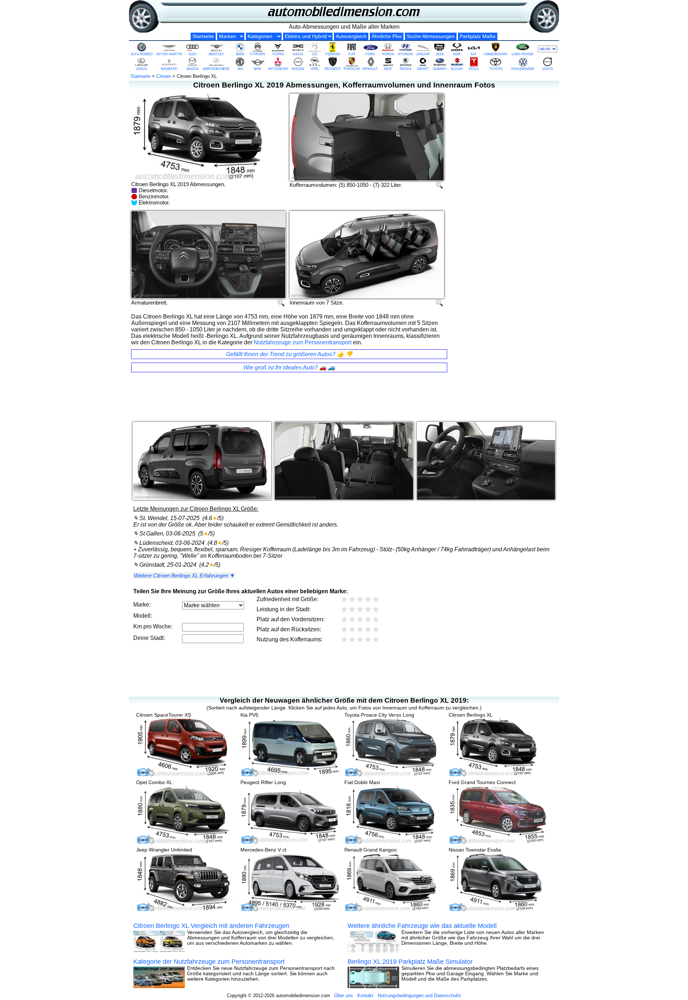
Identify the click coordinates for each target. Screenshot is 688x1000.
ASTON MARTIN (169, 54)
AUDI (192, 54)
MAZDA (193, 69)
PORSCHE (352, 69)
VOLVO (547, 69)
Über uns (343, 995)
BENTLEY (216, 54)
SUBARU (440, 69)
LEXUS (141, 69)
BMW (240, 54)
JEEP (440, 54)
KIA (473, 54)
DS (314, 54)
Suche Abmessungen (431, 36)
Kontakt (365, 995)
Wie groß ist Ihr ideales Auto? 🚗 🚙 (289, 367)
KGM (456, 54)
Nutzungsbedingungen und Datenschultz (419, 995)
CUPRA (278, 54)
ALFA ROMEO (142, 54)
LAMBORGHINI (495, 54)
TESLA (473, 69)
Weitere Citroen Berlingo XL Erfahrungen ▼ (184, 576)
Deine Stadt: (149, 638)
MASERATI (169, 69)
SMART (423, 69)
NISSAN (298, 69)
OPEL (315, 69)
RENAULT (370, 69)
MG (240, 69)
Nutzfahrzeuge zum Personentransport (303, 342)
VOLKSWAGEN (522, 69)
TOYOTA (495, 69)
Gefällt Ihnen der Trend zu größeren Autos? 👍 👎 (289, 354)
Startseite (203, 36)
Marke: (141, 605)
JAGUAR (423, 54)
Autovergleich (351, 36)
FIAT (351, 54)
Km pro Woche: (152, 627)
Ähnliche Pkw (387, 36)
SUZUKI (456, 69)
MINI (257, 69)
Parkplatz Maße (478, 36)
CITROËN (257, 54)
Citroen (163, 76)
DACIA (298, 54)
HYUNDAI (405, 54)
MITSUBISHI (278, 69)
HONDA (388, 54)
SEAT (388, 69)
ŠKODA (405, 69)
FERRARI (332, 54)
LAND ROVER (523, 54)
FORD (370, 54)
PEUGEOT (333, 69)
